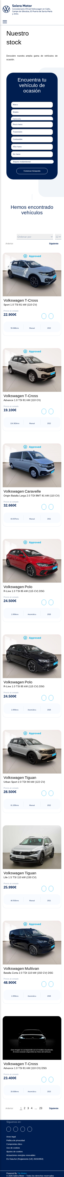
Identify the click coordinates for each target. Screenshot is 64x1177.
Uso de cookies (13, 1148)
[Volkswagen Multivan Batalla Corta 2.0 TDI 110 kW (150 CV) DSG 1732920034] (32, 942)
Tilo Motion (22, 1173)
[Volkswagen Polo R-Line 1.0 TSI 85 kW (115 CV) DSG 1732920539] (32, 561)
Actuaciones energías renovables (20, 1155)
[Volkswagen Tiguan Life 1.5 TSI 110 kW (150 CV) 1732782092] (32, 847)
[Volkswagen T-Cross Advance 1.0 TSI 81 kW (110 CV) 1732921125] (32, 370)
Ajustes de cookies (14, 1151)
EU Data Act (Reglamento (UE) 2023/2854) (24, 1159)
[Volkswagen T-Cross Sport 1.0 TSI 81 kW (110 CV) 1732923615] (32, 275)
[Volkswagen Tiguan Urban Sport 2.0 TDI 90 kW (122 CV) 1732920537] (32, 752)
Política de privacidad (15, 1140)
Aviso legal (11, 1137)
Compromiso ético (14, 1144)
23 (40, 1108)
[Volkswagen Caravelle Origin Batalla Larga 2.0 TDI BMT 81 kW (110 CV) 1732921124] (32, 465)
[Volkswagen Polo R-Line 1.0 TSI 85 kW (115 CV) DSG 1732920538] (32, 656)
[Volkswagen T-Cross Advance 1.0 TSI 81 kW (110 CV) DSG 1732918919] (32, 1038)
